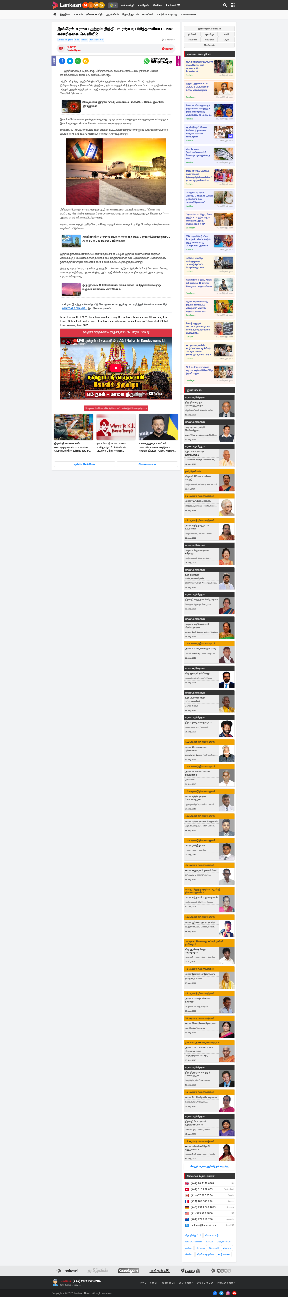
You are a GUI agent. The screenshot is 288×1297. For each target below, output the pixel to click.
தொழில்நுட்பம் (193, 1235)
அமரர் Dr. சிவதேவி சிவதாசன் (201, 1097)
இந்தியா (65, 14)
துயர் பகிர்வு (194, 390)
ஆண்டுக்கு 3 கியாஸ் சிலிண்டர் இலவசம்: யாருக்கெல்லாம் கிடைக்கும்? (196, 132)
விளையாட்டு (94, 14)
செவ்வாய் (209, 45)
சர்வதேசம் (75, 50)
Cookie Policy (205, 1283)
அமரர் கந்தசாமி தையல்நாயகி (201, 897)
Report (169, 48)
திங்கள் (192, 34)
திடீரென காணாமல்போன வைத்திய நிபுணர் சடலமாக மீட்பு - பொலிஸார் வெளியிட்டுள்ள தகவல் (199, 67)
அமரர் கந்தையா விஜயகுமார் (200, 648)
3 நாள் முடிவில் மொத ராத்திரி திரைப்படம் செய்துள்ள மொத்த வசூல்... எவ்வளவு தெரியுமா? (197, 306)
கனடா (209, 1241)
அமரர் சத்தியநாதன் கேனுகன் (201, 821)
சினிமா (157, 5)
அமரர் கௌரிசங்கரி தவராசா (200, 1023)
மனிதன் (143, 5)
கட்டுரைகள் (224, 1254)
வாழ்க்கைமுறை (167, 14)
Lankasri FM (173, 5)
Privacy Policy (226, 1283)
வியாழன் (209, 39)
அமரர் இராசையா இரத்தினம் (200, 974)
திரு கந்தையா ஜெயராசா (198, 722)
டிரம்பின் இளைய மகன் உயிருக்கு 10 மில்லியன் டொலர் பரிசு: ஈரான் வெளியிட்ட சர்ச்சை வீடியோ (114, 447)
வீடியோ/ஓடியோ (205, 1254)
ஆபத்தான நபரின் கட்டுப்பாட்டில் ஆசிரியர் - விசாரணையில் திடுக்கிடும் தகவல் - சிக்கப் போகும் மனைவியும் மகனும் (199, 350)
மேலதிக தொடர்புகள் (200, 1176)
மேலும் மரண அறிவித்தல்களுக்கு (209, 1166)
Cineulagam (191, 97)
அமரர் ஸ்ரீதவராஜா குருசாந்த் (200, 922)
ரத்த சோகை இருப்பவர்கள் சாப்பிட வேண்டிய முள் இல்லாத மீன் (198, 154)
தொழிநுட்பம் (130, 14)
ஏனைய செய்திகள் (199, 54)
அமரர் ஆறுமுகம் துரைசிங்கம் (201, 870)
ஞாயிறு (209, 34)
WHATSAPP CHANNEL (74, 308)
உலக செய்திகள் (193, 1241)
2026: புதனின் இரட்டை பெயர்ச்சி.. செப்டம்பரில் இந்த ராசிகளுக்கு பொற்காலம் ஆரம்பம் (198, 241)
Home (143, 1283)
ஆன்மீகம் (112, 14)
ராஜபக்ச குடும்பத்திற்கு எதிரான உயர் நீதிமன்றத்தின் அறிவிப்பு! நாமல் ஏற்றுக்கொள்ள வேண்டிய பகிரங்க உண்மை (199, 176)
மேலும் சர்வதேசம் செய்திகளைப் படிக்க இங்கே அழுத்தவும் (116, 408)
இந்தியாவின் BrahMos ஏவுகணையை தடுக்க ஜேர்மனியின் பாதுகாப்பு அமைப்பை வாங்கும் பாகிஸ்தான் (126, 238)
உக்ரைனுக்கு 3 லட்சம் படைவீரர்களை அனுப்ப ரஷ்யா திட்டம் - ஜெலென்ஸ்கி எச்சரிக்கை (157, 447)
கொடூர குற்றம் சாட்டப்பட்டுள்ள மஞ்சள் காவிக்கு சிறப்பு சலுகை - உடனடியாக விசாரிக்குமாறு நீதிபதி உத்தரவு (199, 328)
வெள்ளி (192, 39)
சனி (226, 34)
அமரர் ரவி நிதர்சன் (195, 845)
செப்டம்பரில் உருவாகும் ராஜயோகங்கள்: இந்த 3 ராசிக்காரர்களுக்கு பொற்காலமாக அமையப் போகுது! (199, 110)
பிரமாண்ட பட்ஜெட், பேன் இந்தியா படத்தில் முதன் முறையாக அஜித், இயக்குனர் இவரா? (199, 219)
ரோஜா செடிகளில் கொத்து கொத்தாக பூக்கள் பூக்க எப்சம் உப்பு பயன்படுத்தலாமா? (199, 197)
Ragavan (71, 46)
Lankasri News (82, 1293)
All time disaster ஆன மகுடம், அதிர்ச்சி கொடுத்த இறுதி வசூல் (199, 370)
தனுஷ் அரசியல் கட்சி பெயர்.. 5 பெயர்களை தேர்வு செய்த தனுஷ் (197, 86)
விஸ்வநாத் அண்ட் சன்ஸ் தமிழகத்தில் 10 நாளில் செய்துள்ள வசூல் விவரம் (199, 283)
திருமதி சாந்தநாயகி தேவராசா (201, 599)
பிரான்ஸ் (200, 1248)
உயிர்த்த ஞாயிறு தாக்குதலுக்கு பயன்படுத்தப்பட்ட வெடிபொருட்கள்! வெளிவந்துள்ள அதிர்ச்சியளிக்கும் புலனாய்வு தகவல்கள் (197, 263)
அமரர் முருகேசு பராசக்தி (198, 500)
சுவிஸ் (188, 1248)
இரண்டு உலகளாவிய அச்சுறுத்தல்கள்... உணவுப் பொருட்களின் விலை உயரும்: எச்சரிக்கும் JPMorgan (73, 447)
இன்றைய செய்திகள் (209, 28)
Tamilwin (189, 75)
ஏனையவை (188, 14)
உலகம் (78, 14)
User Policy (186, 1283)
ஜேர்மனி (214, 1248)
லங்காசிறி (127, 5)
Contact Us (168, 1283)
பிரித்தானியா (223, 1241)
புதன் (226, 39)
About (154, 1283)
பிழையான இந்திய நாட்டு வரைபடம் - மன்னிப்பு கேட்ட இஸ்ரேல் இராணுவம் (123, 104)
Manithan (189, 119)
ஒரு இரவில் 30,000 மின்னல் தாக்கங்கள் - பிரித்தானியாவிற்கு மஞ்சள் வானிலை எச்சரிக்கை (121, 287)
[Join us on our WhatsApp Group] (158, 61)
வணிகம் (147, 14)
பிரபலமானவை (147, 464)
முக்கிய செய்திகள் (84, 464)
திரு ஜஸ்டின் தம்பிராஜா (197, 673)
